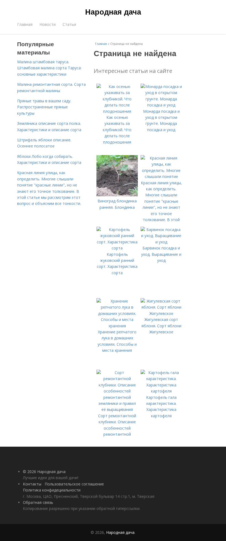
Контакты (32, 484)
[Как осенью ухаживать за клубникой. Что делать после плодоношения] (117, 111)
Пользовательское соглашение (74, 484)
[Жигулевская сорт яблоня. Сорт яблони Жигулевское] (161, 313)
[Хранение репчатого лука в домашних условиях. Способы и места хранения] (117, 325)
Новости (47, 24)
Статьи (69, 24)
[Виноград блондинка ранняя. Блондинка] (117, 194)
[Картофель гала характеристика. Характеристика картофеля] (161, 391)
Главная (25, 24)
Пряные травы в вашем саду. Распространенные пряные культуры (44, 107)
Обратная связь (38, 502)
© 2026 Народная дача (44, 471)
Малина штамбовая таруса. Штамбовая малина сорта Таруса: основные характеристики (49, 68)
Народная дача (113, 11)
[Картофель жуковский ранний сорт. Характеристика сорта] (117, 248)
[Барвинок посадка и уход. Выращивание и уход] (161, 242)
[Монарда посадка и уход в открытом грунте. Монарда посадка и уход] (161, 105)
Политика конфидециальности (51, 490)
